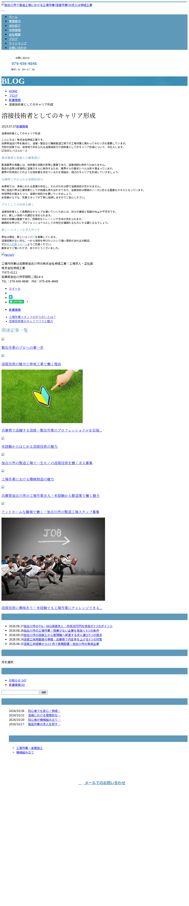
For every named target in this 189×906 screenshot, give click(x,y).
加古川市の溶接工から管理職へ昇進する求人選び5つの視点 (63, 635)
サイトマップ (18, 43)
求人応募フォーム (17, 244)
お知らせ (17, 680)
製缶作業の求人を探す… (44, 724)
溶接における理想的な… (44, 715)
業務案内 (15, 21)
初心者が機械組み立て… (44, 719)
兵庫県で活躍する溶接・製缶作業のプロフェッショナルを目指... (51, 430)
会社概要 (15, 34)
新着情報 (22, 126)
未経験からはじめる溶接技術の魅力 (29, 447)
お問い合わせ (18, 47)
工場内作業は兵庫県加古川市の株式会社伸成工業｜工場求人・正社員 (47, 893)
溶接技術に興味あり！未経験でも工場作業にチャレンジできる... (51, 608)
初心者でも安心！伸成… (44, 710)
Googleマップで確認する (19, 871)
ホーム (13, 16)
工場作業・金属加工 (29, 748)
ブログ (13, 39)
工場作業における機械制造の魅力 (27, 479)
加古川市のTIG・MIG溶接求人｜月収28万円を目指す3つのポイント (68, 626)
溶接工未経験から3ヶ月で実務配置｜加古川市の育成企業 (61, 643)
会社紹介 (15, 25)
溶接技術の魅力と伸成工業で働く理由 (31, 364)
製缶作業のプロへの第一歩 (22, 348)
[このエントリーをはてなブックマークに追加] (11, 297)
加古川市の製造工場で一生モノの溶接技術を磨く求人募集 (47, 463)
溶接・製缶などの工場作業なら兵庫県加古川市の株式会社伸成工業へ (70, 851)
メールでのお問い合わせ (104, 782)
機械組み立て (25, 752)
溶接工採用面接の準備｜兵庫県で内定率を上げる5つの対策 (63, 639)
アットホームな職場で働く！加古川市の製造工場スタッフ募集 (50, 512)
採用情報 (15, 30)
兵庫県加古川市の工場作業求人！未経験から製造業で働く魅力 (50, 496)
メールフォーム (14, 73)
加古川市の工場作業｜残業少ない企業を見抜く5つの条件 (61, 630)
